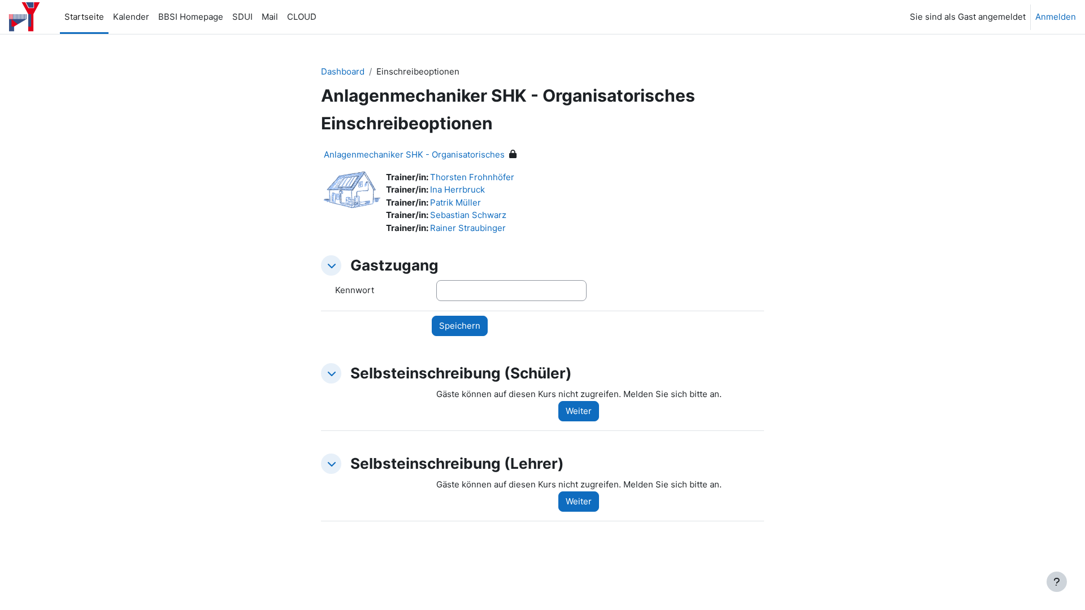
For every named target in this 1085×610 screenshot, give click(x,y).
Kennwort (354, 290)
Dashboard (342, 71)
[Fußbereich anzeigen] (1057, 582)
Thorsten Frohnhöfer (472, 177)
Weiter (579, 411)
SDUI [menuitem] (242, 16)
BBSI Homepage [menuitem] (190, 16)
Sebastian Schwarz (468, 215)
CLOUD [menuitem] (301, 16)
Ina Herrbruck (457, 189)
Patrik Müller (455, 202)
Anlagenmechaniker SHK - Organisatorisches (414, 154)
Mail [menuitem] (270, 16)
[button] (331, 265)
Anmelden (1055, 16)
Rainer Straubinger (468, 228)
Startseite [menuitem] (84, 16)
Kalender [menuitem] (131, 16)
